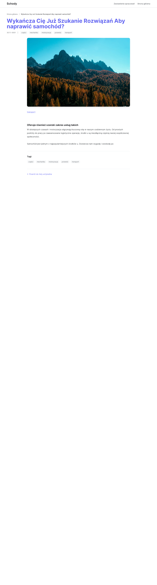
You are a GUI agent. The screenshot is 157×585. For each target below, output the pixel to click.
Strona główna (143, 4)
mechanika (34, 33)
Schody (12, 3)
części (23, 33)
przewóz (58, 33)
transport (68, 33)
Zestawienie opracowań (124, 4)
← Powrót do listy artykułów (39, 174)
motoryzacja (46, 33)
